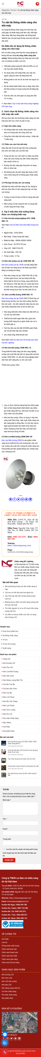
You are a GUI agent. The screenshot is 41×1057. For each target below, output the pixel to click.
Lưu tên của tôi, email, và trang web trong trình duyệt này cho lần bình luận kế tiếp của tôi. (20, 852)
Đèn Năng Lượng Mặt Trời (13, 680)
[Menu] (3, 3)
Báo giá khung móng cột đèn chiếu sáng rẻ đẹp (22, 774)
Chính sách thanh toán (10, 952)
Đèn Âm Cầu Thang (10, 701)
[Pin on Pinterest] (26, 499)
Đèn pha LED (6, 985)
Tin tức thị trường (8, 644)
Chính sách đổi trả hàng (10, 962)
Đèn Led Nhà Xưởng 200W (12, 440)
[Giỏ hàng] (37, 4)
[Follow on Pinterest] (15, 1039)
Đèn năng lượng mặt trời (11, 988)
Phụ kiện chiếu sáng (9, 995)
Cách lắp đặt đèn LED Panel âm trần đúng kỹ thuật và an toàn (23, 751)
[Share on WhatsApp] (10, 499)
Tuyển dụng (6, 648)
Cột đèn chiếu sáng (9, 991)
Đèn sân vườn (7, 978)
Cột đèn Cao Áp (9, 684)
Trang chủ (5, 10)
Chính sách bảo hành (9, 956)
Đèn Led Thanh (8, 705)
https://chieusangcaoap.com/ (19, 545)
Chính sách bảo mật (9, 949)
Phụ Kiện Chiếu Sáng (11, 718)
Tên (5, 819)
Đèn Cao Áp (7, 693)
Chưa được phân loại (10, 631)
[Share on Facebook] (14, 499)
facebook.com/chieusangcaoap (20, 552)
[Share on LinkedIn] (30, 499)
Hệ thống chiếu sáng (10, 635)
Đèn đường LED (8, 975)
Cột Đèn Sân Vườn (10, 689)
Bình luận (7, 800)
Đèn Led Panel (8, 697)
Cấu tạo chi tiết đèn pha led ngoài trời (19, 592)
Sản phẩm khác (9, 731)
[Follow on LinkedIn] (19, 1039)
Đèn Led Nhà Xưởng (10, 672)
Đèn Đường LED (9, 663)
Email (5, 829)
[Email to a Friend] (22, 499)
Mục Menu (7, 723)
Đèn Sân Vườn (8, 676)
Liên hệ (4, 942)
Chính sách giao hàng (10, 959)
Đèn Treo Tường (9, 710)
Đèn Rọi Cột (7, 714)
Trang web (7, 839)
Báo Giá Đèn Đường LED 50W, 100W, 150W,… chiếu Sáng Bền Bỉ (23, 742)
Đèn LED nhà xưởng (9, 981)
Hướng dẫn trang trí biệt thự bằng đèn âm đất (23, 766)
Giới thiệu (6, 727)
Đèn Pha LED (8, 667)
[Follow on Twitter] (11, 1039)
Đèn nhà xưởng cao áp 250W (12, 298)
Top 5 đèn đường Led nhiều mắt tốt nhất (21, 759)
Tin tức (13, 10)
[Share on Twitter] (18, 499)
